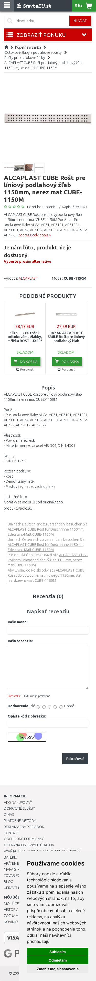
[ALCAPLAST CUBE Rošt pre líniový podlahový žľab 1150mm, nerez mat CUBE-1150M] (48, 118)
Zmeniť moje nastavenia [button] (58, 969)
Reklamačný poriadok (24, 827)
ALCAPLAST (28, 278)
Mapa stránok (16, 869)
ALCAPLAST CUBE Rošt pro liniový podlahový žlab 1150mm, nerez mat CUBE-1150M (48, 560)
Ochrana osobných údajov (29, 845)
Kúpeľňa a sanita (28, 47)
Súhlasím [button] (57, 952)
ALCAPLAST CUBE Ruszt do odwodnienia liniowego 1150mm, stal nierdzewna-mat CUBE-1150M (46, 575)
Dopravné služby (19, 808)
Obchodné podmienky (24, 839)
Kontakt (11, 833)
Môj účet (12, 904)
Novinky (11, 922)
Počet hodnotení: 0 (42, 207)
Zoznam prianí (16, 916)
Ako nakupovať (18, 802)
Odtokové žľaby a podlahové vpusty (33, 52)
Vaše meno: (18, 622)
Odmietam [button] (58, 960)
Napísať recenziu (75, 207)
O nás (9, 815)
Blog (8, 882)
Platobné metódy (20, 821)
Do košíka (28, 361)
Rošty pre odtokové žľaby (24, 58)
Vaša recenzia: (20, 641)
